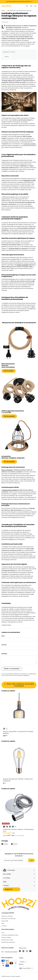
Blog (3, 923)
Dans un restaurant (7, 470)
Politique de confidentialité (29, 673)
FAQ (3, 932)
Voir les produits (9, 416)
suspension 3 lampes (29, 143)
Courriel (4, 645)
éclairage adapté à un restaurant (18, 248)
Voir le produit (8, 371)
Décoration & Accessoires (8, 918)
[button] (7, 833)
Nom (3, 636)
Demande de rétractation (8, 942)
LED (33, 281)
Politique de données (7, 940)
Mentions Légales (6, 937)
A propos (4, 925)
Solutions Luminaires (7, 916)
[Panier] (31, 6)
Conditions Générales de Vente (10, 935)
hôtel (33, 307)
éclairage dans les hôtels (9, 490)
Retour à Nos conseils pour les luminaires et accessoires (20, 685)
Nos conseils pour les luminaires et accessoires (19, 10)
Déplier (7, 56)
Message (4, 653)
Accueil (4, 10)
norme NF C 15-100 (29, 180)
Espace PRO (5, 921)
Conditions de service (10, 675)
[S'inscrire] (31, 860)
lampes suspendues (23, 265)
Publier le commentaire (12, 668)
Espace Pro (9, 889)
